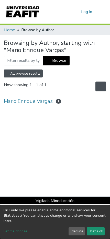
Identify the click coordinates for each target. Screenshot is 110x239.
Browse (58, 60)
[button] (76, 12)
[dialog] (55, 222)
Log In (87, 12)
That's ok (95, 231)
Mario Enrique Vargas (28, 101)
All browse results (24, 73)
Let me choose (15, 231)
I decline (76, 231)
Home (9, 30)
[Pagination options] (100, 86)
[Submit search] (69, 12)
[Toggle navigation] (103, 12)
